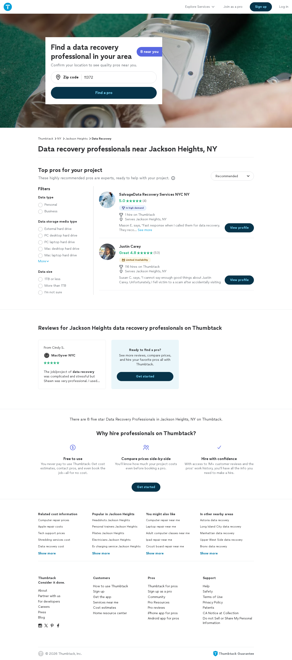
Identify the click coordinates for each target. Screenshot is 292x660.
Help (206, 586)
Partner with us (49, 596)
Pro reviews (156, 608)
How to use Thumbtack (110, 586)
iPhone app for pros (163, 613)
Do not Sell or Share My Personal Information (227, 620)
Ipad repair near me (159, 539)
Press (42, 612)
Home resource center (110, 613)
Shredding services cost (54, 539)
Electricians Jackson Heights (111, 539)
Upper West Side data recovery (221, 539)
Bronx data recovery (213, 546)
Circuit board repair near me (165, 546)
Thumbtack (45, 138)
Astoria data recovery (214, 520)
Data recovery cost (51, 546)
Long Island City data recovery (220, 526)
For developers (49, 601)
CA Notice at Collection (221, 613)
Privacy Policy (213, 602)
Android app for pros (163, 618)
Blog (41, 617)
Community (156, 597)
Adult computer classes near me (168, 533)
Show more (47, 553)
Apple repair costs (50, 526)
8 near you (149, 51)
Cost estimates (104, 608)
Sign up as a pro (160, 591)
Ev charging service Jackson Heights (116, 546)
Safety (208, 591)
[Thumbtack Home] (8, 6)
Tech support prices (51, 533)
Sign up (98, 591)
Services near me (105, 602)
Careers (44, 607)
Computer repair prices (53, 520)
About (42, 590)
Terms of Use (213, 597)
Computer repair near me (163, 520)
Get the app (102, 597)
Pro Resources (158, 602)
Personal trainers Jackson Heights (114, 526)
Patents (208, 608)
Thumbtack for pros (163, 586)
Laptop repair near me (161, 526)
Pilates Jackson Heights (108, 533)
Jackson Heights (76, 138)
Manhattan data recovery (217, 533)
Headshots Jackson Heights (111, 520)
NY (59, 138)
